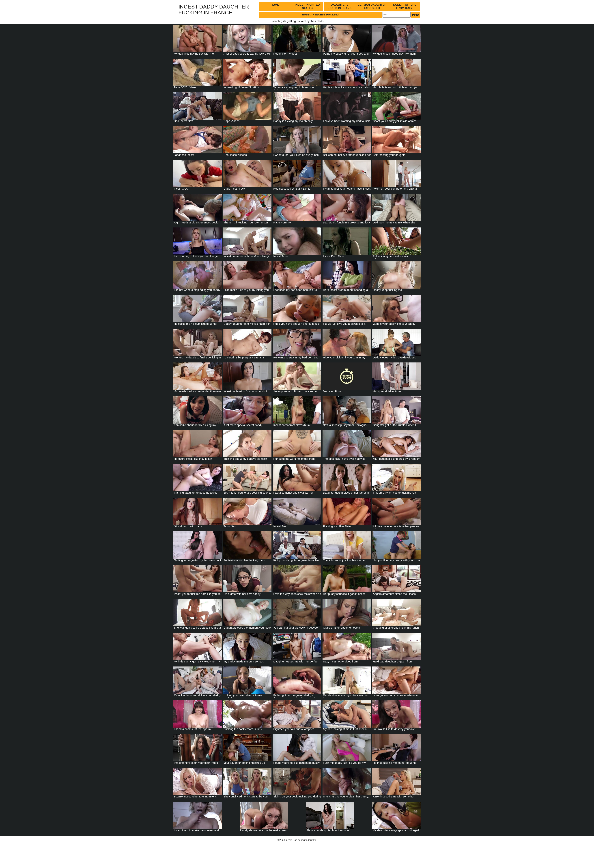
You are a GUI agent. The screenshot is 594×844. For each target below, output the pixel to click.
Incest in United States (307, 6)
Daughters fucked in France (339, 6)
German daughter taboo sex (371, 6)
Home (275, 4)
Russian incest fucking (320, 14)
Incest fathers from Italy (404, 6)
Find (415, 14)
